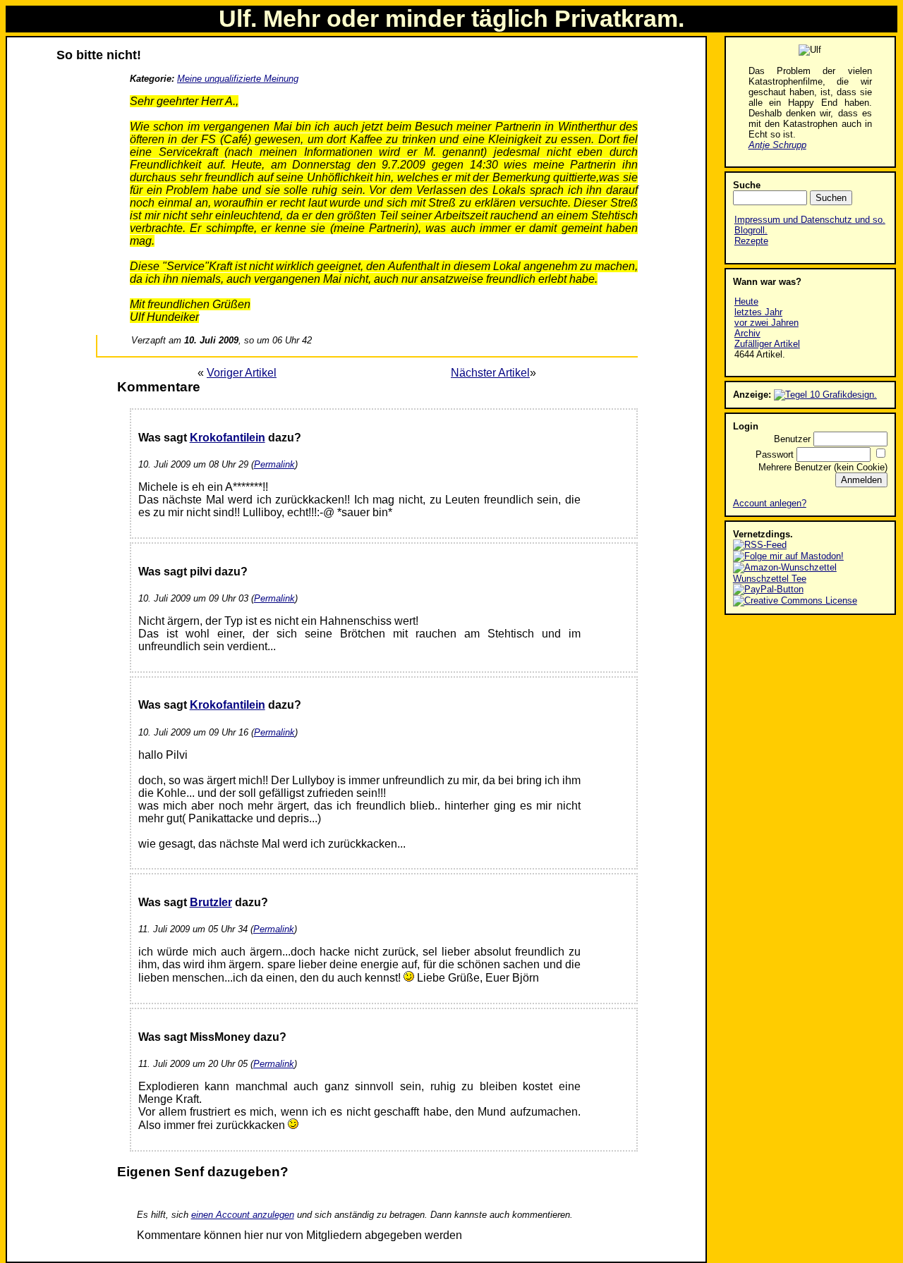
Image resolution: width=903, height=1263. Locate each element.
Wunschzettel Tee (769, 578)
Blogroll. (751, 230)
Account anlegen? (769, 503)
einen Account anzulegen (242, 1214)
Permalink (274, 464)
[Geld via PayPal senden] (768, 589)
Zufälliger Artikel (767, 343)
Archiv (747, 333)
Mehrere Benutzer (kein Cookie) (822, 467)
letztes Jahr (758, 312)
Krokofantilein (227, 438)
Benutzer (792, 439)
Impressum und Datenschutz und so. (809, 219)
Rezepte (751, 241)
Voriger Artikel (242, 373)
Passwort (775, 454)
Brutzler (211, 902)
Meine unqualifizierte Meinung (237, 78)
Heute (746, 301)
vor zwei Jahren (766, 322)
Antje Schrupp (777, 145)
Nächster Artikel (490, 373)
